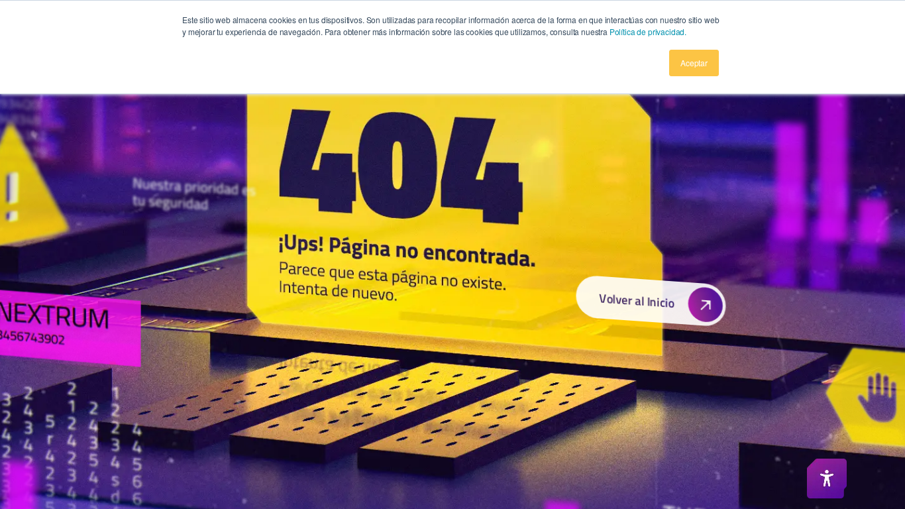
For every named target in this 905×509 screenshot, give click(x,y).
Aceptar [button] (694, 62)
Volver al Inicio (636, 300)
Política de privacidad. (648, 31)
